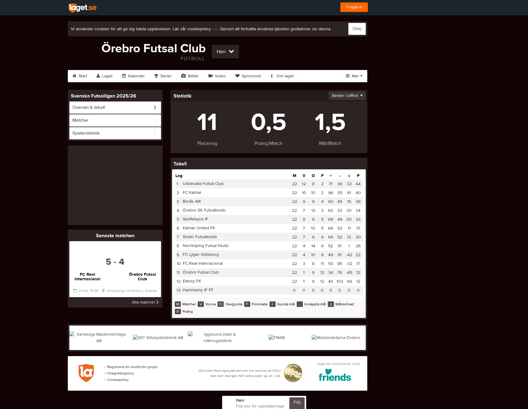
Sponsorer (251, 76)
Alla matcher (144, 302)
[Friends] (338, 376)
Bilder (193, 76)
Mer (355, 76)
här (215, 29)
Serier (165, 76)
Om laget (284, 76)
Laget (106, 76)
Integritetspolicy (120, 373)
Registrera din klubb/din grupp (132, 366)
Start (82, 76)
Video (220, 76)
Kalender (136, 76)
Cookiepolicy (118, 379)
